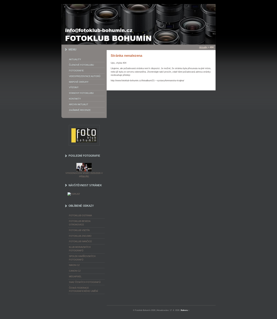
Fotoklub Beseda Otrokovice (79, 223)
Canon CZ (75, 271)
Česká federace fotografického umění (83, 289)
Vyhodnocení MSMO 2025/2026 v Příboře (84, 175)
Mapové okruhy (78, 82)
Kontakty (75, 98)
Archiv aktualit (78, 104)
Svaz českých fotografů (85, 282)
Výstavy (73, 87)
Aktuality (75, 59)
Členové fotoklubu (81, 65)
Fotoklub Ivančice (80, 241)
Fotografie (76, 70)
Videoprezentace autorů (84, 76)
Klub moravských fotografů (80, 249)
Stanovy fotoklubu (81, 93)
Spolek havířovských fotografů (82, 258)
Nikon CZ (74, 265)
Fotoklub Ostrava (80, 215)
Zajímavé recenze (80, 110)
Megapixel (75, 276)
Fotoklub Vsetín (79, 230)
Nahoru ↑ (185, 310)
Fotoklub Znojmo (80, 236)
